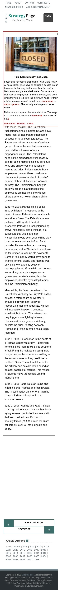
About (18, 2)
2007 (22, 556)
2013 (22, 552)
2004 (43, 556)
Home (8, 2)
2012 (29, 552)
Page (22, 17)
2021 (8, 549)
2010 (43, 552)
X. (8, 118)
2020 (15, 549)
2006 (29, 556)
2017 (36, 549)
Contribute (43, 2)
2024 (32, 546)
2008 (15, 556)
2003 (8, 559)
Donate (21, 123)
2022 (46, 546)
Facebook (36, 115)
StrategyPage (28, 574)
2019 (22, 549)
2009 (8, 556)
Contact (29, 2)
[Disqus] (29, 476)
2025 (25, 546)
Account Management (38, 6)
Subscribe (9, 123)
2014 (15, 552)
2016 (43, 549)
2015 (8, 552)
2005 (36, 556)
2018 (29, 549)
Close (30, 123)
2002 (15, 559)
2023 (39, 546)
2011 (36, 552)
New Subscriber (14, 6)
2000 (29, 559)
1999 (36, 559)
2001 (22, 559)
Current (16, 546)
